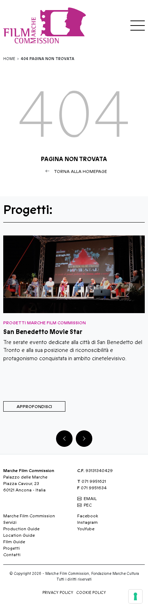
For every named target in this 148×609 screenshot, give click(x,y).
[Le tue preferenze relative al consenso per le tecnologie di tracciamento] (135, 596)
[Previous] (64, 439)
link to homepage (46, 25)
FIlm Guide (14, 542)
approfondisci (34, 406)
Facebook (87, 516)
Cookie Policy (91, 592)
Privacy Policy (57, 592)
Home (9, 58)
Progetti (11, 548)
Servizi (10, 522)
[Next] (84, 439)
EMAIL (90, 499)
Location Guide (19, 535)
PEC (88, 505)
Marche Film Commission (29, 516)
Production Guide (21, 529)
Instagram (87, 522)
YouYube (85, 529)
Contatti (11, 555)
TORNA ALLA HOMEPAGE (80, 171)
